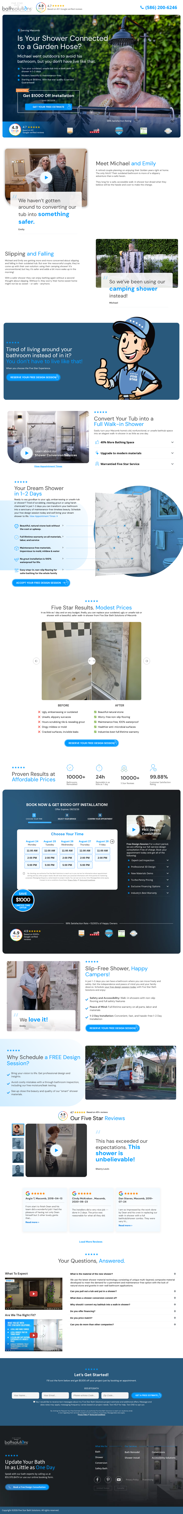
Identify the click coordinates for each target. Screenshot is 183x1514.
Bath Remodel (132, 1452)
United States (103, 1488)
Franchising (148, 1479)
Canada (120, 1488)
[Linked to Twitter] (97, 1479)
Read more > (32, 1222)
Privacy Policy (72, 880)
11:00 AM (32, 850)
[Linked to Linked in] (108, 1479)
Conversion (101, 1462)
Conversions (158, 1452)
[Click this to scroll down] (91, 113)
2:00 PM (32, 857)
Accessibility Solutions (164, 1457)
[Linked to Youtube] (118, 1479)
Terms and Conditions (87, 880)
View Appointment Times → (44, 516)
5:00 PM (32, 865)
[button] (33, 377)
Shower (99, 1457)
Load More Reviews (90, 1241)
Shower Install (132, 1457)
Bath (97, 1451)
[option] (91, 661)
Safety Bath (101, 1468)
